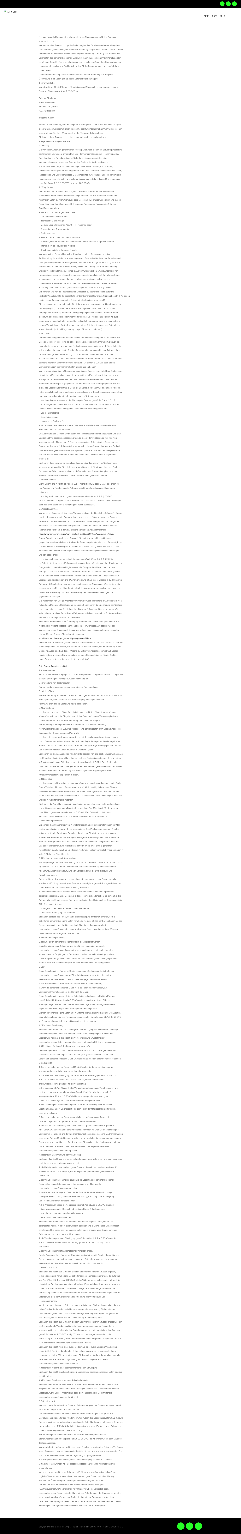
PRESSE (106, 1527)
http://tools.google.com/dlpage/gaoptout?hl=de (70, 638)
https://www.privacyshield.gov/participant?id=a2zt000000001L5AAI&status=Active (76, 534)
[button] (232, 16)
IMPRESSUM (91, 1527)
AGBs (99, 1527)
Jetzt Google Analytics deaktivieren (55, 666)
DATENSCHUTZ (117, 1527)
